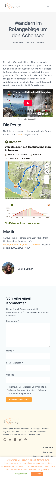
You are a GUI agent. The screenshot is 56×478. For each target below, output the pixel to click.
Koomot (19, 134)
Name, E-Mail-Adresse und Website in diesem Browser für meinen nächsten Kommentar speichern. (27, 390)
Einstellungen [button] (21, 473)
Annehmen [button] (36, 474)
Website (10, 374)
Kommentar (12, 321)
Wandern (40, 42)
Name (10, 350)
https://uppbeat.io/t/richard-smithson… (22, 244)
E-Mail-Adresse (14, 362)
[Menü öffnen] (48, 5)
